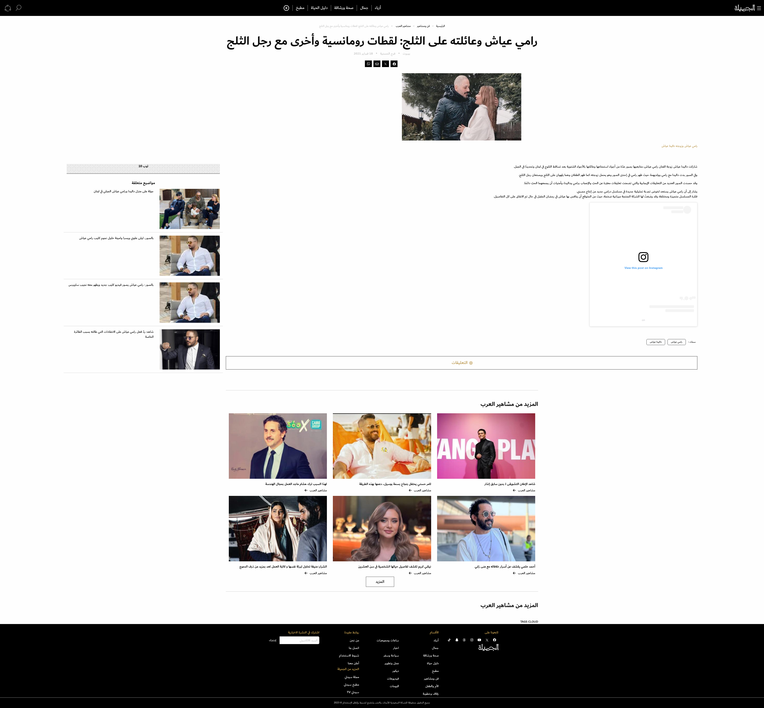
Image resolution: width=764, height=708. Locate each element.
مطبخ (300, 8)
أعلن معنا (353, 663)
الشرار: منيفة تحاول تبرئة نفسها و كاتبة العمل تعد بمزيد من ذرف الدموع (283, 566)
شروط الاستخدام (349, 655)
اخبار (396, 647)
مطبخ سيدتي (351, 684)
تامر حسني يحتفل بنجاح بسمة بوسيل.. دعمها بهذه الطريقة (395, 484)
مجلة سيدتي (352, 677)
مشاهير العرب (403, 26)
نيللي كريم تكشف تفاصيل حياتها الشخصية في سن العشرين (394, 566)
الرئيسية (440, 26)
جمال (364, 8)
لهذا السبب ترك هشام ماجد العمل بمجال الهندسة (296, 484)
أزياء (378, 8)
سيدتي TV (353, 692)
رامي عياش (676, 342)
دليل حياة (433, 663)
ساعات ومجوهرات (388, 640)
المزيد (380, 581)
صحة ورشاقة (344, 8)
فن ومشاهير (423, 26)
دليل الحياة (319, 8)
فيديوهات (393, 678)
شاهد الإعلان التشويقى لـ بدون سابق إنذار (509, 484)
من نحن (354, 640)
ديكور (395, 670)
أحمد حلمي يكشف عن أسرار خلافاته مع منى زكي (505, 566)
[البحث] (18, 7)
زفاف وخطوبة (431, 693)
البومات (394, 686)
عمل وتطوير (392, 663)
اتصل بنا (354, 647)
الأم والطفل (432, 686)
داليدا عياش (656, 342)
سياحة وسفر (391, 655)
